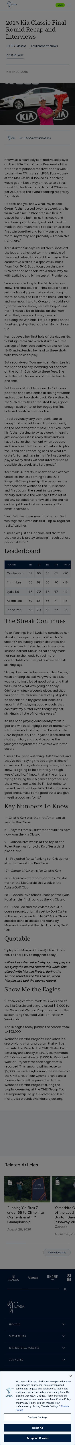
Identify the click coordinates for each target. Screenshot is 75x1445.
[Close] (71, 1376)
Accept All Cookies (37, 1438)
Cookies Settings (37, 1417)
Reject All (37, 1427)
